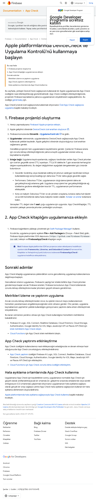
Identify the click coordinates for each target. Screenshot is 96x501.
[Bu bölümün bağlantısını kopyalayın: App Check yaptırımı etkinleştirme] (59, 341)
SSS (66, 443)
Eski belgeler (70, 447)
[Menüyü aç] (4, 3)
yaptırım (19, 354)
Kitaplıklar (7, 439)
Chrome (6, 467)
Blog (36, 427)
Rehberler (7, 427)
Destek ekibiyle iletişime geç (76, 427)
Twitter (36, 435)
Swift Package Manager (61, 229)
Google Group (70, 435)
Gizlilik (13, 489)
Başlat (85, 40)
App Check (31, 10)
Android (6, 463)
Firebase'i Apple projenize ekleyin (45, 124)
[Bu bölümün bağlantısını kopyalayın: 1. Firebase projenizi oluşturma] (62, 118)
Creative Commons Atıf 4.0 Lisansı (49, 404)
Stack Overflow (71, 431)
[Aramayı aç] (61, 2)
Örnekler (6, 435)
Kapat (72, 40)
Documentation (12, 10)
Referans (6, 431)
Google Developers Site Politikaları (51, 407)
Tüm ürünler (7, 479)
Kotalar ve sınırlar (74, 197)
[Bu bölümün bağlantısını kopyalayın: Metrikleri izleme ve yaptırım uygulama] (66, 295)
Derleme (44, 39)
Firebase (8, 39)
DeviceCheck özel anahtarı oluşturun (49, 129)
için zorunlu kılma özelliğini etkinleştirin (40, 365)
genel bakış (17, 100)
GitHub (6, 443)
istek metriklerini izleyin (25, 329)
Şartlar (5, 489)
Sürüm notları (70, 439)
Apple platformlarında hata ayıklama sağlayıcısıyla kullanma (37, 395)
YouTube (37, 439)
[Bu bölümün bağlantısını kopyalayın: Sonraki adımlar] (35, 267)
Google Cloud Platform (12, 475)
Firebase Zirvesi (40, 431)
